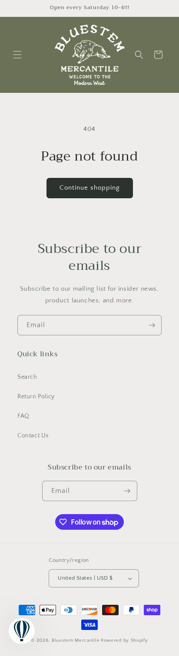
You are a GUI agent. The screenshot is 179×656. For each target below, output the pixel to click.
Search (27, 377)
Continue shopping (90, 187)
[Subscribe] (151, 325)
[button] (17, 54)
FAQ (23, 416)
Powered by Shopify (124, 640)
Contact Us (33, 435)
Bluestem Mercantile (75, 640)
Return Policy (36, 396)
